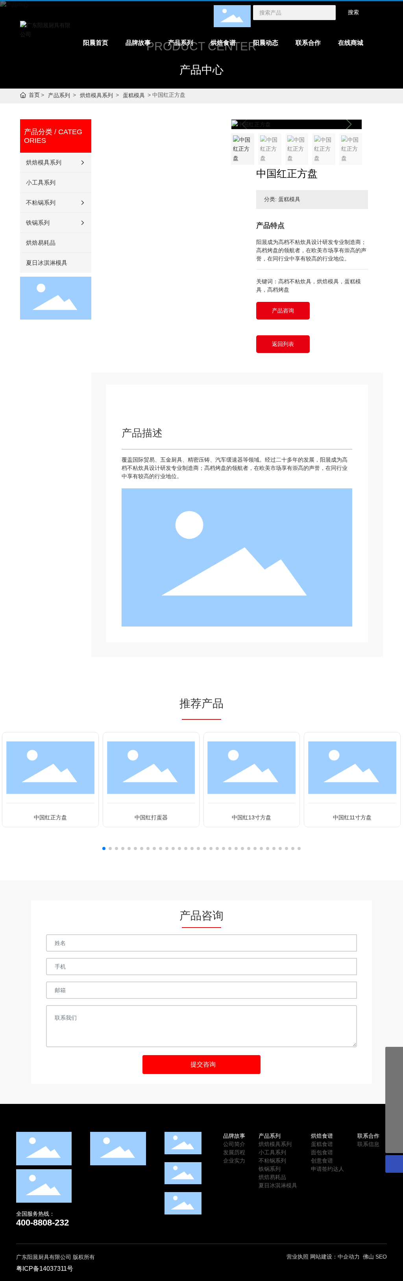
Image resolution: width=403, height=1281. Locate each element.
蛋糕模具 (134, 95)
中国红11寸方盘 (352, 817)
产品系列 (59, 95)
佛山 (368, 1256)
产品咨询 (283, 310)
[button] (348, 124)
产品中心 (201, 70)
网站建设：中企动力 (335, 1256)
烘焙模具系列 (96, 95)
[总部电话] (394, 1109)
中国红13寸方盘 (251, 817)
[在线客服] (394, 1091)
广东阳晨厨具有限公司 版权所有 (55, 1257)
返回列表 (283, 344)
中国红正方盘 (50, 817)
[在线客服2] (394, 1073)
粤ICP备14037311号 (44, 1268)
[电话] (394, 1126)
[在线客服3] (394, 1056)
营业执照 (298, 1256)
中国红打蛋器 (151, 817)
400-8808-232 (42, 1222)
